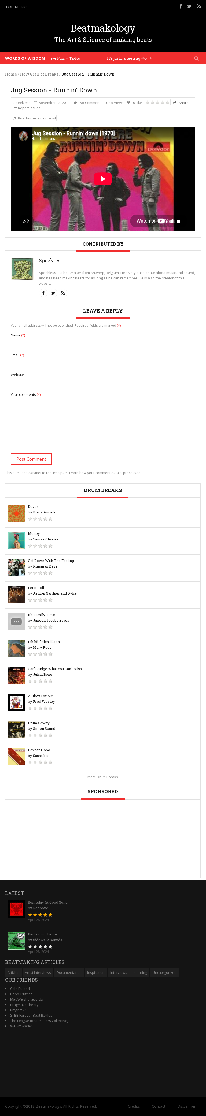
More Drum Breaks (102, 777)
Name (18, 335)
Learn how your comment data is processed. (105, 472)
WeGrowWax (21, 1026)
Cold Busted (20, 988)
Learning (140, 972)
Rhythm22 (18, 1010)
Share (183, 102)
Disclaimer (186, 1106)
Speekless (22, 102)
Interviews (118, 972)
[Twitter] (189, 6)
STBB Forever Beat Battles (31, 1015)
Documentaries (69, 972)
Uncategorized (164, 972)
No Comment (90, 102)
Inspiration (96, 972)
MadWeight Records (26, 999)
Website (17, 374)
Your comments (26, 394)
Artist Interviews (38, 972)
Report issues (29, 108)
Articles (13, 972)
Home (11, 74)
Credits (134, 1106)
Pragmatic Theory (24, 1004)
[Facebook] (181, 6)
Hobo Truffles (21, 993)
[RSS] (199, 6)
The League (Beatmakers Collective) (39, 1020)
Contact (158, 1106)
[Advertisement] (143, 70)
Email (17, 354)
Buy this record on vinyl (37, 118)
